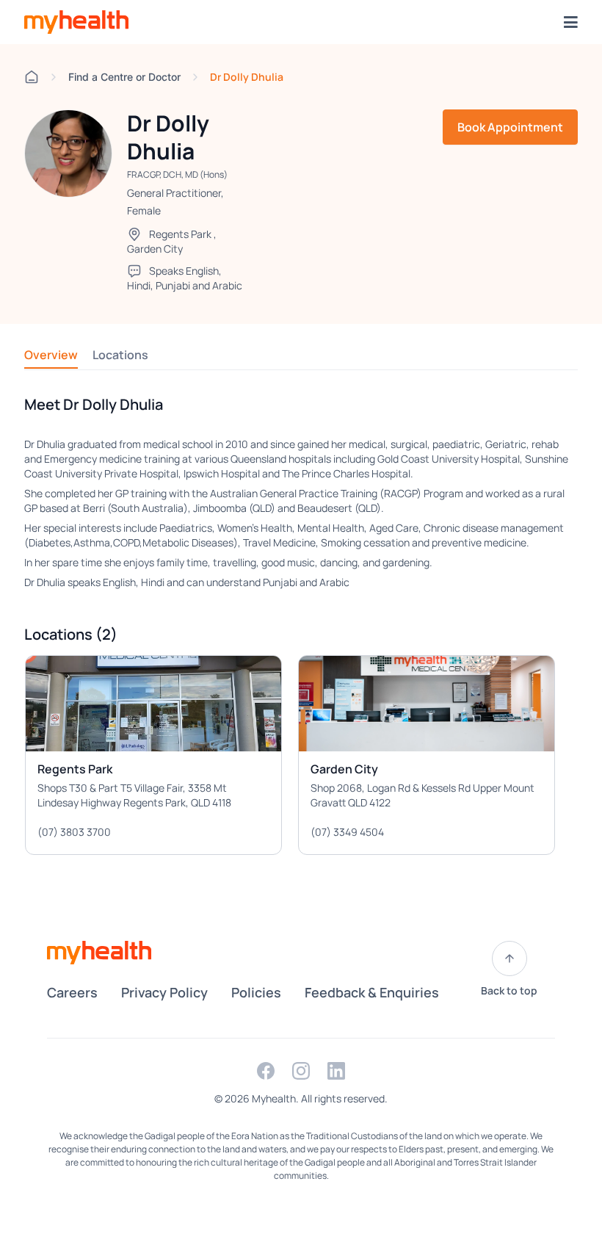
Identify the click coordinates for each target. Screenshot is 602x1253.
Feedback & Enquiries (372, 992)
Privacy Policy (164, 992)
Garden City (155, 249)
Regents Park (180, 234)
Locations (120, 355)
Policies (256, 992)
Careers (72, 992)
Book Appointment (510, 127)
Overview (51, 355)
